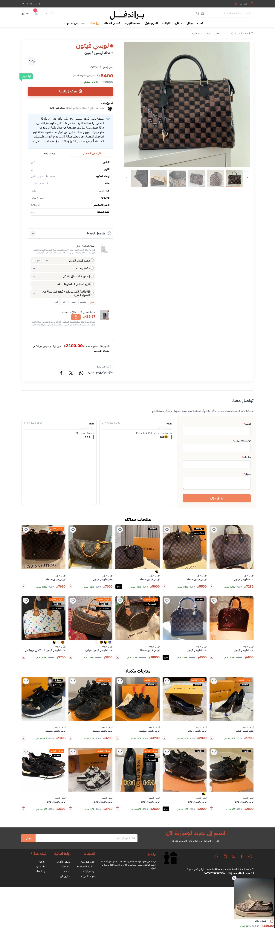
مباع (118, 586)
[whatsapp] (250, 856)
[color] (157, 573)
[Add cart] (76, 317)
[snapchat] (216, 856)
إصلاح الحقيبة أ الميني (85, 246)
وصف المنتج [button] (49, 153)
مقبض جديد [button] (83, 268)
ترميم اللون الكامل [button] (79, 261)
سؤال (247, 474)
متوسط (83, 302)
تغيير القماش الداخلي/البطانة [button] (73, 284)
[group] (187, 178)
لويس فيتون (248, 575)
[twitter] (233, 856)
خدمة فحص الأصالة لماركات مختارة (78, 312)
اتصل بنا (244, 4)
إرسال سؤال (216, 498)
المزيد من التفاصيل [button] (92, 153)
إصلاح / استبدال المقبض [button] (76, 276)
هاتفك (246, 457)
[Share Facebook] (61, 373)
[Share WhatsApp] (236, 3)
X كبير (64, 302)
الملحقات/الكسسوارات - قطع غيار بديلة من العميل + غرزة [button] (66, 293)
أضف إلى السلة (68, 91)
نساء (227, 33)
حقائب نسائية (213, 33)
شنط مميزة (197, 33)
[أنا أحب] (214, 530)
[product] (253, 898)
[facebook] (242, 856)
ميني (92, 302)
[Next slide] (247, 178)
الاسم (247, 424)
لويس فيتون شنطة (257, 921)
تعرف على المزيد (57, 108)
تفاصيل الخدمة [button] (95, 233)
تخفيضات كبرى (199, 533)
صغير (73, 302)
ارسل (28, 838)
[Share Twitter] (71, 373)
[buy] (211, 588)
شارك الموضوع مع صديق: (100, 372)
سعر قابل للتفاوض (56, 528)
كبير (56, 302)
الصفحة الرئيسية (242, 33)
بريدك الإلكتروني (242, 441)
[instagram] (224, 856)
